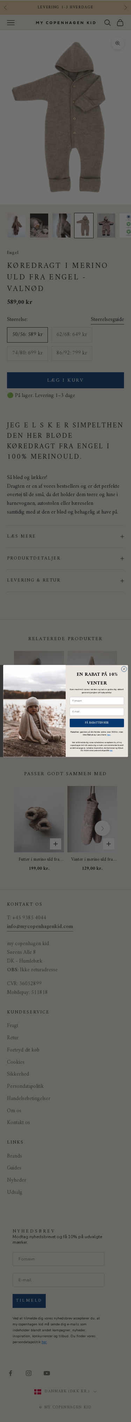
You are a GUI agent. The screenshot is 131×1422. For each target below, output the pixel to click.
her (108, 734)
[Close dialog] (124, 669)
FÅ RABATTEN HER (97, 722)
